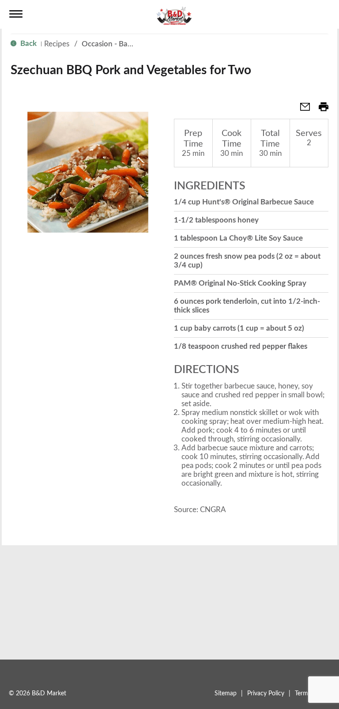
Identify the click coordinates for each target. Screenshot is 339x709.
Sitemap (226, 693)
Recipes (56, 44)
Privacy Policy (265, 693)
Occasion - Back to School (125, 44)
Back (28, 43)
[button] (301, 109)
